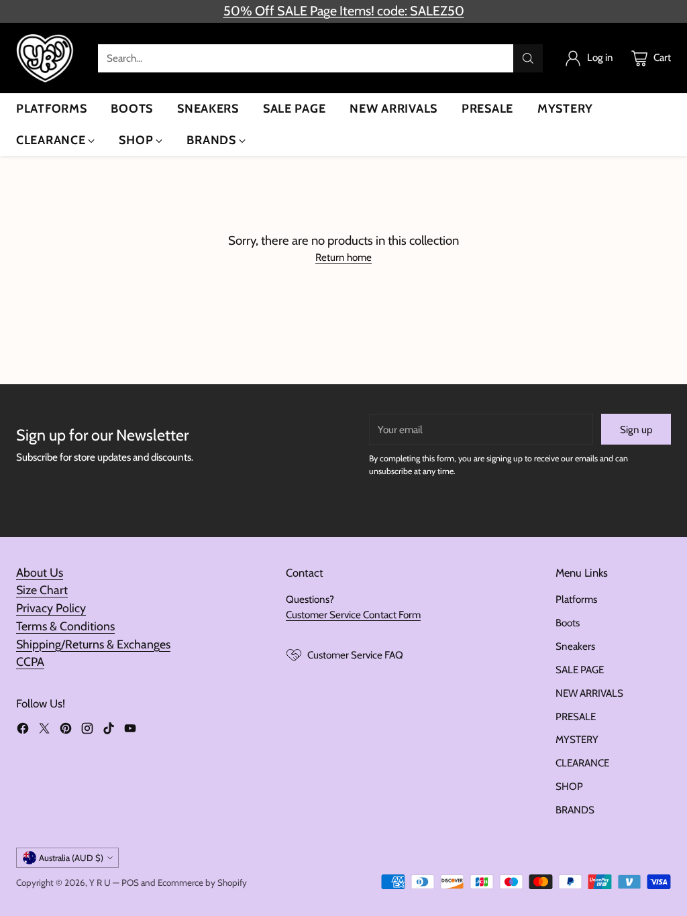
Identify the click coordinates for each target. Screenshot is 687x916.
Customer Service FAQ (355, 654)
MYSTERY (577, 739)
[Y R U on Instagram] (87, 730)
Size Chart (42, 590)
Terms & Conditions (65, 626)
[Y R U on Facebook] (23, 730)
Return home (343, 257)
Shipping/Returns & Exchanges (93, 644)
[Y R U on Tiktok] (109, 730)
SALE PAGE (580, 669)
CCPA (30, 661)
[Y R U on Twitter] (44, 730)
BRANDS (575, 809)
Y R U (100, 882)
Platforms (576, 599)
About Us (39, 572)
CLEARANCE (582, 762)
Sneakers (575, 646)
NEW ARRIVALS (589, 693)
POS (130, 882)
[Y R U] (46, 58)
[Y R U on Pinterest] (66, 730)
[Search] (528, 58)
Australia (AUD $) (71, 857)
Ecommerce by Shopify (202, 882)
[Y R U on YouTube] (130, 730)
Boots (568, 622)
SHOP (569, 786)
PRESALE (576, 716)
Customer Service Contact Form (353, 614)
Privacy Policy (51, 608)
